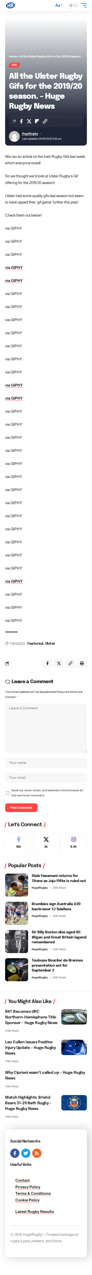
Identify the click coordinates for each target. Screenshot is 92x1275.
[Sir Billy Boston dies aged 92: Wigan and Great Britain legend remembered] (16, 941)
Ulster (50, 643)
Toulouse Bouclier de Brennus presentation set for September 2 (57, 965)
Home (13, 56)
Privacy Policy (27, 1187)
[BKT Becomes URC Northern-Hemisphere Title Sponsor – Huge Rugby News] (74, 1017)
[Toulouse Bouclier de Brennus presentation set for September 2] (16, 969)
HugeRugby (30, 133)
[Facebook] (18, 843)
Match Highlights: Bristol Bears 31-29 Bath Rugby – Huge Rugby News (28, 1103)
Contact (22, 1180)
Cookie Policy (27, 1200)
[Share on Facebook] (21, 121)
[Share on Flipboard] (37, 121)
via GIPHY (14, 267)
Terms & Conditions (33, 1193)
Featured (35, 643)
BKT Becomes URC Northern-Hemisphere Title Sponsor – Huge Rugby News (31, 1017)
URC (14, 65)
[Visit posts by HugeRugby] (14, 136)
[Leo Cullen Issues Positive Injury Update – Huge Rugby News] (74, 1047)
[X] (45, 843)
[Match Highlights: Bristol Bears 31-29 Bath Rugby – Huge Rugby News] (74, 1102)
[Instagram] (73, 843)
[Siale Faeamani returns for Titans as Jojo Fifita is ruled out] (16, 885)
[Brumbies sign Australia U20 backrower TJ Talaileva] (16, 913)
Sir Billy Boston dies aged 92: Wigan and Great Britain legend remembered (59, 937)
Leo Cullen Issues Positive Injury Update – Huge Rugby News (30, 1048)
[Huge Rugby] (10, 5)
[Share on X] (29, 121)
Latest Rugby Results (34, 1211)
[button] (49, 5)
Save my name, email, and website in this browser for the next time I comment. (47, 792)
